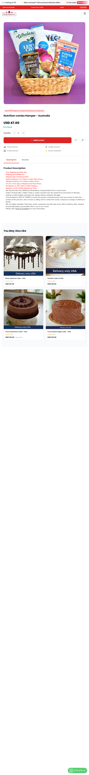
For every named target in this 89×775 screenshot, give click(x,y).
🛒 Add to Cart (37, 140)
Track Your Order (37, 7)
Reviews (25, 160)
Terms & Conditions (22, 209)
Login (62, 7)
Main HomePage (9, 7)
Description (11, 160)
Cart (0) (83, 7)
